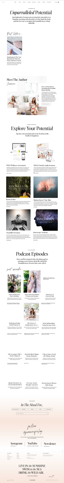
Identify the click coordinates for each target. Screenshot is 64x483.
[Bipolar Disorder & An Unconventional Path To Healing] (14, 372)
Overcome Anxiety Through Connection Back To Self (32, 384)
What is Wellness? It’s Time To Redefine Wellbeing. (14, 296)
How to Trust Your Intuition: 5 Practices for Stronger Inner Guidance (32, 296)
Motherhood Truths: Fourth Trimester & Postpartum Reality (14, 324)
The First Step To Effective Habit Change (49, 384)
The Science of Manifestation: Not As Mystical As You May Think (31, 325)
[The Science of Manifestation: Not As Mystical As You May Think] (31, 312)
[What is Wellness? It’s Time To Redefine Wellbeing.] (14, 283)
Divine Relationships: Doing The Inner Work (48, 324)
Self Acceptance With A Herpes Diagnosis (15, 355)
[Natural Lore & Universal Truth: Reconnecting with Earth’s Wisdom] (49, 285)
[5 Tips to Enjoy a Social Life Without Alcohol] (49, 342)
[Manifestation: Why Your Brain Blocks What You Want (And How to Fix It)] (14, 45)
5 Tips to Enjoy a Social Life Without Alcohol (49, 355)
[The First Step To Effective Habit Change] (49, 372)
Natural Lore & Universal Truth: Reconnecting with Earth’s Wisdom (50, 297)
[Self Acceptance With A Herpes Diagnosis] (14, 342)
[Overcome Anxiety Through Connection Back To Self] (31, 372)
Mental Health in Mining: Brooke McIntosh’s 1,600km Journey (32, 356)
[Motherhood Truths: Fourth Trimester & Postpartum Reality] (14, 312)
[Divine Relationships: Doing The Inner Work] (48, 312)
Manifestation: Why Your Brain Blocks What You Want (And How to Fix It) (14, 58)
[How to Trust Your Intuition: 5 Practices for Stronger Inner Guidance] (32, 281)
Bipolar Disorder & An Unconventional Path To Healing (15, 384)
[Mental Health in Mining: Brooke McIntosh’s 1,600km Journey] (31, 342)
